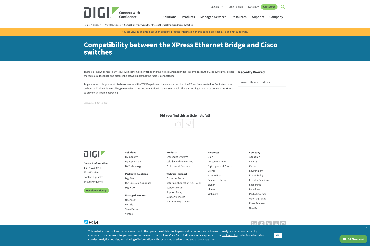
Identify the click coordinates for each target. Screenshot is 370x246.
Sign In (240, 7)
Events (211, 171)
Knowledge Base (113, 25)
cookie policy (229, 235)
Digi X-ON (130, 187)
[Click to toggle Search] (283, 6)
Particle (129, 204)
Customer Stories (217, 161)
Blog (231, 7)
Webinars (213, 194)
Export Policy (256, 175)
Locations (254, 189)
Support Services (175, 197)
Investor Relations (259, 180)
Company (276, 17)
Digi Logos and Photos (220, 166)
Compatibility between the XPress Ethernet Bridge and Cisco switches (158, 25)
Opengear (130, 200)
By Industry (131, 157)
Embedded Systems (177, 157)
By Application (133, 161)
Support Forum (174, 187)
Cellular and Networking (179, 161)
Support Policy (174, 192)
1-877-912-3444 (92, 168)
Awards (253, 161)
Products (188, 17)
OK (278, 235)
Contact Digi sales (93, 177)
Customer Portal (175, 178)
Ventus (129, 214)
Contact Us (269, 7)
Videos (211, 189)
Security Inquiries (93, 182)
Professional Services (178, 166)
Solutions (169, 17)
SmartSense (131, 209)
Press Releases (257, 203)
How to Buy (252, 7)
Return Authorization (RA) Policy (183, 183)
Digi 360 (129, 178)
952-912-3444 (91, 172)
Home (87, 25)
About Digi (254, 157)
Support (258, 17)
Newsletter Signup (96, 190)
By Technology (133, 166)
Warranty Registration (178, 201)
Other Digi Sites (257, 198)
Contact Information (96, 163)
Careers (253, 166)
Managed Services (213, 17)
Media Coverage (257, 194)
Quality (253, 208)
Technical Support (176, 174)
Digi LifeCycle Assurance (138, 183)
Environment (256, 171)
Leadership (255, 185)
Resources (239, 17)
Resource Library (217, 180)
